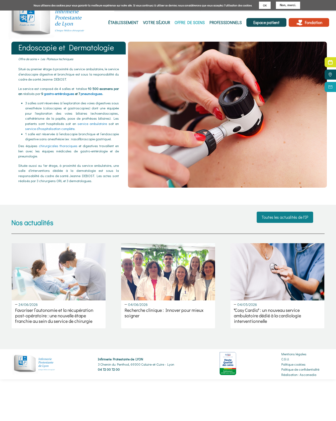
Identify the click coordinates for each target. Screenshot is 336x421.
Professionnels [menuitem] (225, 22)
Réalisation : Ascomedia (298, 374)
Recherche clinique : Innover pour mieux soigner (164, 312)
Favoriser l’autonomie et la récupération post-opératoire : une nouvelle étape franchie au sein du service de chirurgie (54, 315)
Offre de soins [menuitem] (190, 22)
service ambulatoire (92, 123)
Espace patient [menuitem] (266, 22)
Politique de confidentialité (300, 369)
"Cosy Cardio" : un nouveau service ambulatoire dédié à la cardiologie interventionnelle (267, 315)
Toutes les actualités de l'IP (284, 217)
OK (265, 5)
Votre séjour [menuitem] (156, 22)
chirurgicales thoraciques (58, 145)
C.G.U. (285, 359)
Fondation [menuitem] (313, 22)
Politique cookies (293, 364)
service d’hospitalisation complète (50, 128)
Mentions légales (294, 354)
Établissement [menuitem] (123, 22)
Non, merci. (288, 5)
